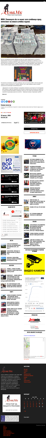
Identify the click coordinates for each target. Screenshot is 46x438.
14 (36, 403)
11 (27, 403)
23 (42, 405)
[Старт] (25, 122)
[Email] (14, 102)
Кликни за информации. (29, 335)
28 (36, 406)
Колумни (25, 377)
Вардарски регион (27, 374)
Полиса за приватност (7, 434)
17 (24, 405)
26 (30, 406)
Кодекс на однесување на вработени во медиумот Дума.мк (8, 432)
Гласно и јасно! (27, 380)
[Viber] (11, 102)
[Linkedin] (7, 102)
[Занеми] (41, 122)
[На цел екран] (43, 122)
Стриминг (25, 371)
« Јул (25, 411)
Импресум (5, 428)
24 (24, 406)
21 (36, 405)
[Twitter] (4, 102)
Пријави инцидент (27, 382)
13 (33, 403)
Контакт (4, 429)
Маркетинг (5, 427)
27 (33, 406)
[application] (34, 118)
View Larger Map (26, 359)
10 (24, 403)
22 (39, 405)
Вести (25, 372)
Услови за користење (6, 435)
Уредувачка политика (6, 430)
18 (27, 405)
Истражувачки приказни (28, 375)
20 (33, 405)
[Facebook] (2, 102)
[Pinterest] (9, 102)
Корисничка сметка (34, 132)
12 (30, 403)
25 (27, 406)
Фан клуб (25, 369)
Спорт (25, 378)
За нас (4, 426)
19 (30, 405)
